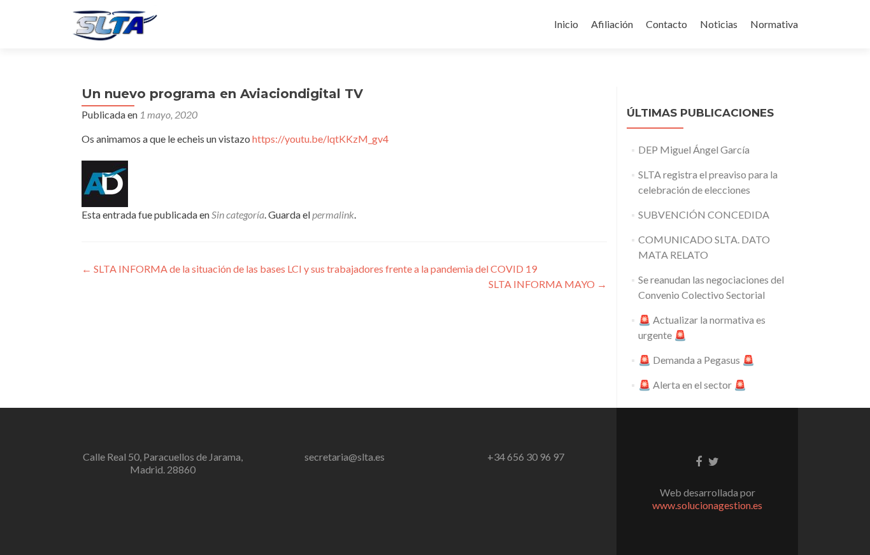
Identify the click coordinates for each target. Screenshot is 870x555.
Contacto (666, 24)
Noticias (719, 24)
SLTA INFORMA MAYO (547, 284)
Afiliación (612, 24)
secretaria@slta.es (344, 456)
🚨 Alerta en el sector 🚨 (692, 384)
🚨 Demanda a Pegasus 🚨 (696, 360)
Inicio (566, 24)
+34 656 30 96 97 (525, 456)
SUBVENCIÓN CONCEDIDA (703, 214)
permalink (333, 214)
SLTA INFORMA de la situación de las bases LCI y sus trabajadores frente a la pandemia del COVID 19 (309, 269)
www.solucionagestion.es (707, 505)
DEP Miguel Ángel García (694, 149)
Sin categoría (237, 214)
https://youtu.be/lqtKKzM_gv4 (320, 139)
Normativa (774, 24)
